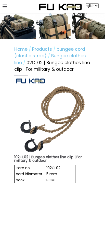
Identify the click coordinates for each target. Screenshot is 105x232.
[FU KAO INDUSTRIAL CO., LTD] (60, 7)
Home (21, 49)
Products (42, 49)
